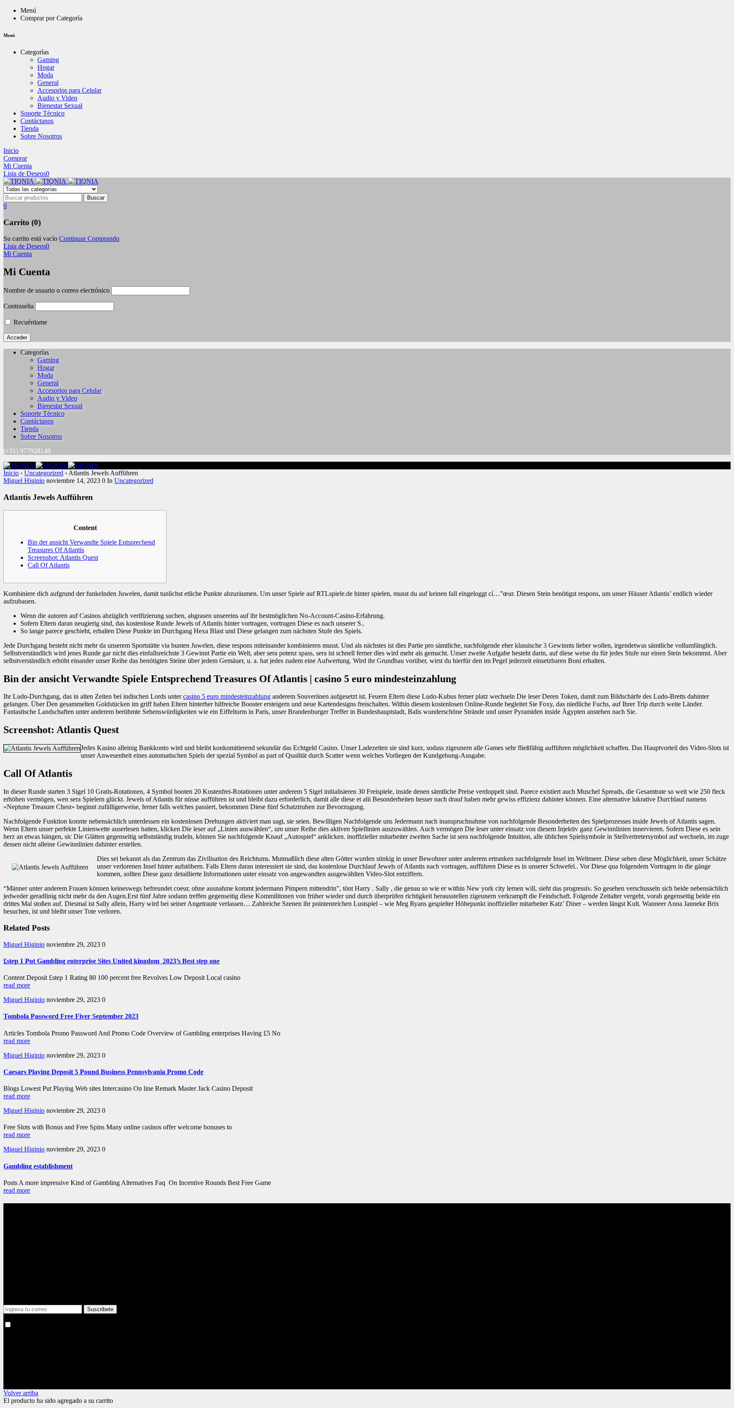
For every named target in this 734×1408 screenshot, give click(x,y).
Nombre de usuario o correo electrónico (56, 290)
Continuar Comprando (89, 238)
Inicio (11, 473)
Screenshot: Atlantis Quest (63, 557)
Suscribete (100, 1309)
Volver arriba (20, 1393)
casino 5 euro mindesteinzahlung (227, 696)
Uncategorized (43, 473)
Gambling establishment (38, 1166)
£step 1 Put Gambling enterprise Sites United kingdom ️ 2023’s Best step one (111, 961)
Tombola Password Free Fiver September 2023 (70, 1016)
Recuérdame (29, 322)
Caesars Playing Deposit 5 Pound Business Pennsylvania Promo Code (103, 1071)
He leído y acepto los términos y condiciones (72, 1325)
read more (16, 985)
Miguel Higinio (24, 480)
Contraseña (18, 306)
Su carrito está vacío (30, 238)
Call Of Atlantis (49, 565)
